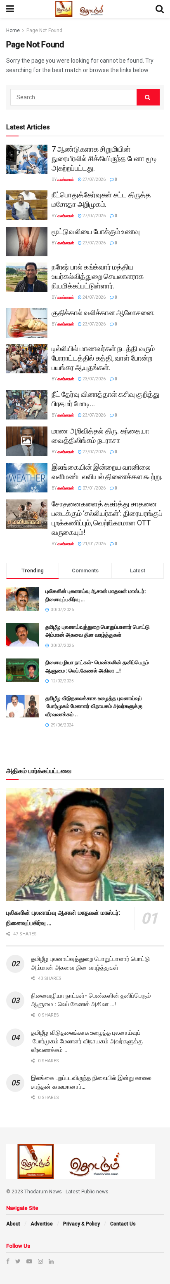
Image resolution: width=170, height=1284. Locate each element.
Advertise (42, 1224)
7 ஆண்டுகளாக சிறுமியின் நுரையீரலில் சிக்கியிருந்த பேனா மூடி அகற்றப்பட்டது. (104, 158)
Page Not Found (44, 30)
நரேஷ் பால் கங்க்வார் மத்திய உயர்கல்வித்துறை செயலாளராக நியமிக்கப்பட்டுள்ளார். (97, 276)
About (13, 1224)
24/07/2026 (94, 297)
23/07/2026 (94, 324)
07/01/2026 (94, 488)
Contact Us (123, 1224)
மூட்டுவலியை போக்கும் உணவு (96, 231)
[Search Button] (148, 97)
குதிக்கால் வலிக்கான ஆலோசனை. (103, 312)
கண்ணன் (65, 179)
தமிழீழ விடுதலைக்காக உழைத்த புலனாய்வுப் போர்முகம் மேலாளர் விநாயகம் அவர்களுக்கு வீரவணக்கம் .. (93, 706)
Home (13, 30)
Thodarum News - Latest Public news (66, 1192)
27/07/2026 (94, 179)
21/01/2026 (94, 543)
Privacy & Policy (81, 1224)
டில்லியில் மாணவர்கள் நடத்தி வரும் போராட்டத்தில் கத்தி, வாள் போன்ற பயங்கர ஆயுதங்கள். (103, 358)
